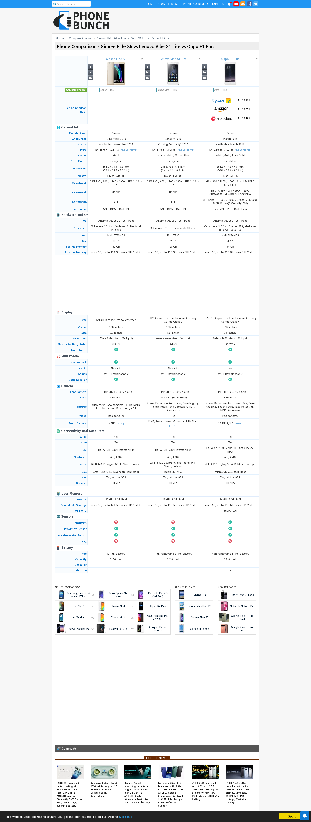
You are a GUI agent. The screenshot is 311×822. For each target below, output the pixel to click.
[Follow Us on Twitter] (256, 4)
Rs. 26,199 (243, 118)
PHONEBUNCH (91, 20)
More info (125, 816)
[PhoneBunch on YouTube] (236, 5)
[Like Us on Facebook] (249, 4)
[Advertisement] (193, 21)
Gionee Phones (185, 587)
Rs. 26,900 (243, 100)
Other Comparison (68, 587)
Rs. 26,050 (243, 109)
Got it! (292, 816)
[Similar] (120, 423)
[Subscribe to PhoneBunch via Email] (243, 4)
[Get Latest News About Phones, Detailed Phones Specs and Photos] (62, 20)
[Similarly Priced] (128, 150)
